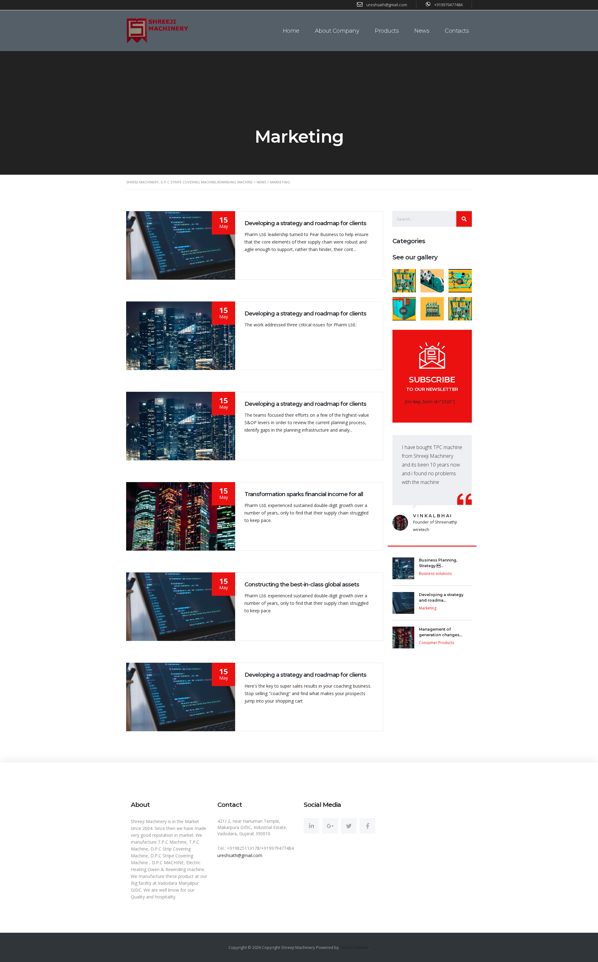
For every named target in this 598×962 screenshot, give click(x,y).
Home (291, 30)
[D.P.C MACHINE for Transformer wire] (432, 306)
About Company (337, 30)
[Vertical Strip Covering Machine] (460, 306)
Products (387, 30)
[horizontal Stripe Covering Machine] (432, 278)
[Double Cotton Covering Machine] (404, 278)
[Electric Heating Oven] (404, 306)
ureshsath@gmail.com (239, 855)
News (421, 30)
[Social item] (311, 826)
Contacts (457, 30)
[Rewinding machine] (460, 278)
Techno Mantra (354, 947)
